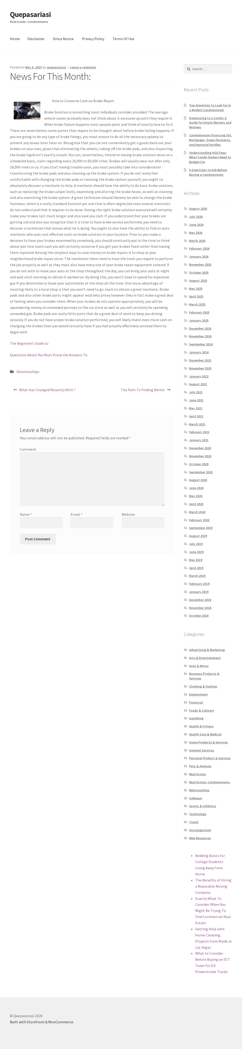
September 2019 (200, 528)
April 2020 (196, 504)
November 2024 (200, 336)
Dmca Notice (63, 38)
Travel (193, 822)
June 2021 (196, 400)
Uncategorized (200, 830)
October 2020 (198, 464)
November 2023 (200, 368)
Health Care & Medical (205, 734)
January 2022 (198, 376)
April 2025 (196, 296)
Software (195, 798)
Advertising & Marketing (207, 650)
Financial (196, 702)
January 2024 (198, 352)
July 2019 (196, 544)
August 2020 (198, 480)
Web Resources (200, 838)
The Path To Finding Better (143, 391)
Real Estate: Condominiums (209, 782)
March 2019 (197, 576)
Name (26, 514)
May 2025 (195, 288)
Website (128, 514)
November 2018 (200, 608)
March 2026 (197, 241)
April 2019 (196, 568)
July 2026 (196, 216)
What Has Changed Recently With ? (47, 391)
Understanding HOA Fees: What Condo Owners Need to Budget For (210, 157)
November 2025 (200, 264)
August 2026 (198, 208)
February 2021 (199, 432)
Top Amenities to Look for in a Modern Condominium (210, 107)
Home (15, 38)
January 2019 (198, 592)
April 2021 (196, 416)
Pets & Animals (200, 766)
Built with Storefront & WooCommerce (41, 1022)
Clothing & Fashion (203, 686)
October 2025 (198, 272)
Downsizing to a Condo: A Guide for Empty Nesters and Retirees (210, 123)
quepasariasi (56, 67)
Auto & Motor (199, 666)
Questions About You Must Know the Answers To (48, 354)
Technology (197, 814)
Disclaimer (36, 38)
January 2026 (198, 256)
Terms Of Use (123, 38)
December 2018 (200, 600)
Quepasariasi (30, 14)
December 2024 (200, 328)
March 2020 (197, 512)
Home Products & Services (208, 742)
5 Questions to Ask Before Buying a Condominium (208, 172)
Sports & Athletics (202, 806)
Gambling (196, 718)
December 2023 (200, 360)
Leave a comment (83, 67)
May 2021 (195, 408)
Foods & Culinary (201, 710)
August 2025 (198, 280)
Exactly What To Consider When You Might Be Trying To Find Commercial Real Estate (213, 910)
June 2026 (196, 224)
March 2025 (197, 304)
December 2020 (200, 448)
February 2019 (199, 584)
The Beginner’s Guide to (29, 343)
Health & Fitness (201, 726)
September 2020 (200, 472)
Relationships (28, 371)
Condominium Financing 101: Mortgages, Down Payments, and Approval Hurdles (210, 140)
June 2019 (196, 552)
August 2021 (198, 384)
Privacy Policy (93, 38)
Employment (198, 694)
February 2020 (199, 520)
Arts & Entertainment (205, 658)
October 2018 (198, 615)
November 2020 (200, 456)
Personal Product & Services (210, 758)
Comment (28, 449)
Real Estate (197, 774)
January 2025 (198, 320)
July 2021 (196, 392)
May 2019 (195, 560)
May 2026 (195, 233)
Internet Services (201, 750)
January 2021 (198, 440)
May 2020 (195, 496)
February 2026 (199, 248)
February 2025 (199, 312)
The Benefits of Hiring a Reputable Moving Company (213, 886)
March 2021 (197, 424)
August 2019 (198, 536)
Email (76, 514)
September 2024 (200, 344)
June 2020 (196, 488)
